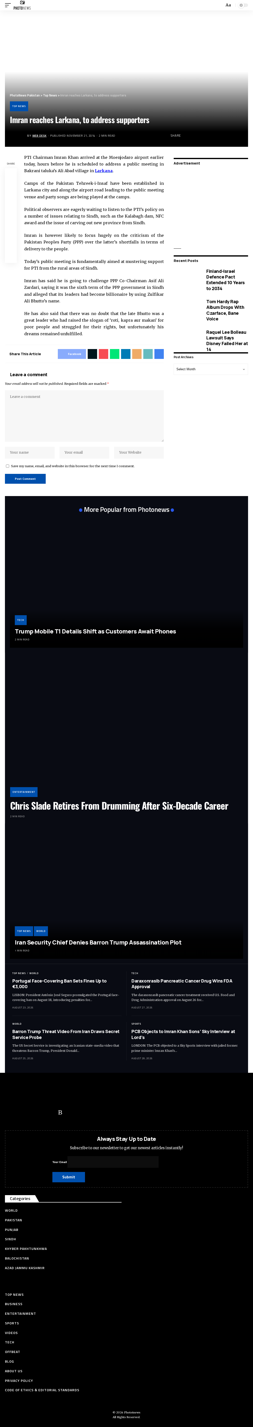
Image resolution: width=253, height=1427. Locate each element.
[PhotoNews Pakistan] (22, 5)
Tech (20, 620)
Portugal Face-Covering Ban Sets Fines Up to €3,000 (59, 983)
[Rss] (60, 1112)
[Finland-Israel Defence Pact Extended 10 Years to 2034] (186, 280)
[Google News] (41, 1112)
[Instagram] (51, 1112)
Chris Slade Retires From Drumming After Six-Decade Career (119, 805)
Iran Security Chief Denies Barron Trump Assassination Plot (98, 942)
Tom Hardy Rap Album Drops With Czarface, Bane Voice (225, 310)
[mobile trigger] (9, 5)
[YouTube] (31, 1112)
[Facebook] (11, 1112)
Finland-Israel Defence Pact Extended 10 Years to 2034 (225, 279)
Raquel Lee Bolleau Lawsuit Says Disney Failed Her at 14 (227, 340)
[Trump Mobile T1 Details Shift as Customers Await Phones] (126, 583)
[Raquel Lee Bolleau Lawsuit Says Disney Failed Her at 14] (186, 341)
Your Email (59, 1162)
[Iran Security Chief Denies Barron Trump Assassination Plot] (126, 893)
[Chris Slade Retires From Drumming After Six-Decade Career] (126, 727)
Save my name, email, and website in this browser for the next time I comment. (73, 466)
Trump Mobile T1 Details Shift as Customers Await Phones (95, 631)
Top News (19, 106)
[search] (220, 5)
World (40, 931)
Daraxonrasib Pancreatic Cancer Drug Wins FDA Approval (181, 983)
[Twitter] (21, 1112)
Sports (136, 1024)
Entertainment (24, 792)
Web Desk (39, 135)
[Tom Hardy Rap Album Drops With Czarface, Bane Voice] (186, 310)
